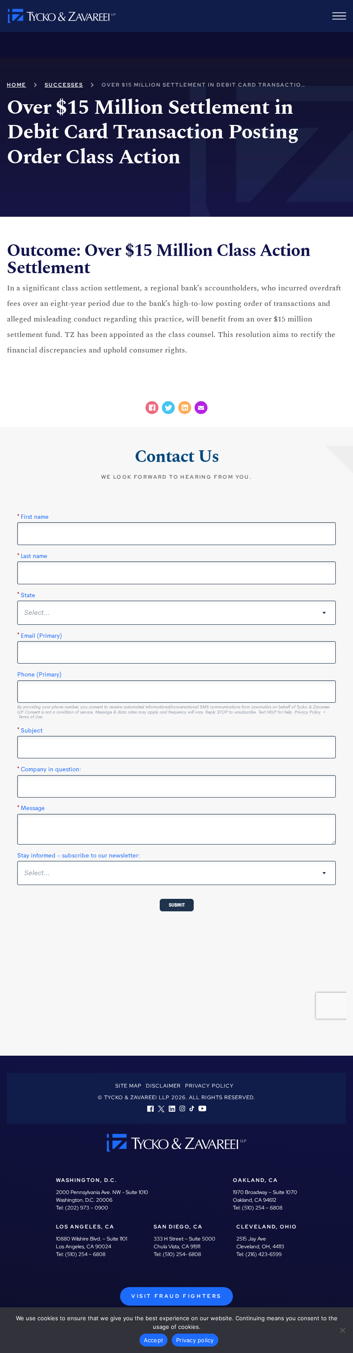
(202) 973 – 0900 (86, 1207)
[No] (342, 1330)
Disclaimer (163, 1085)
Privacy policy (195, 1340)
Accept (154, 1340)
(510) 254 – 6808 (262, 1207)
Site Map (128, 1085)
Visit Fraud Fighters (176, 1296)
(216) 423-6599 (263, 1254)
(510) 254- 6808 (182, 1254)
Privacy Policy (209, 1085)
